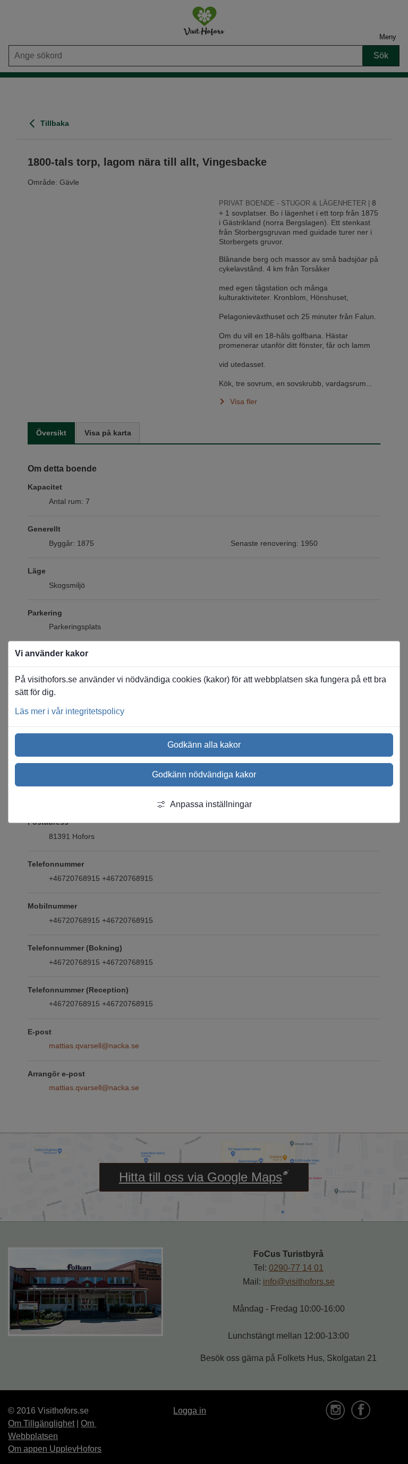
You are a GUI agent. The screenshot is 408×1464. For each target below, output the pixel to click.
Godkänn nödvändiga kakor (204, 774)
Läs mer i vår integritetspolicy (69, 711)
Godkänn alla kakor (204, 744)
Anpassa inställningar (211, 804)
